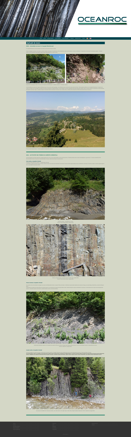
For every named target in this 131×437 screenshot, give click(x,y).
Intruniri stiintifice (58, 38)
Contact (83, 38)
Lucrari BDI (54, 429)
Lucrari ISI (54, 427)
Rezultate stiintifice (50, 38)
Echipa (45, 38)
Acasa (41, 38)
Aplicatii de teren (78, 38)
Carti (53, 424)
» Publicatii (72, 38)
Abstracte (54, 426)
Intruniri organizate (65, 38)
